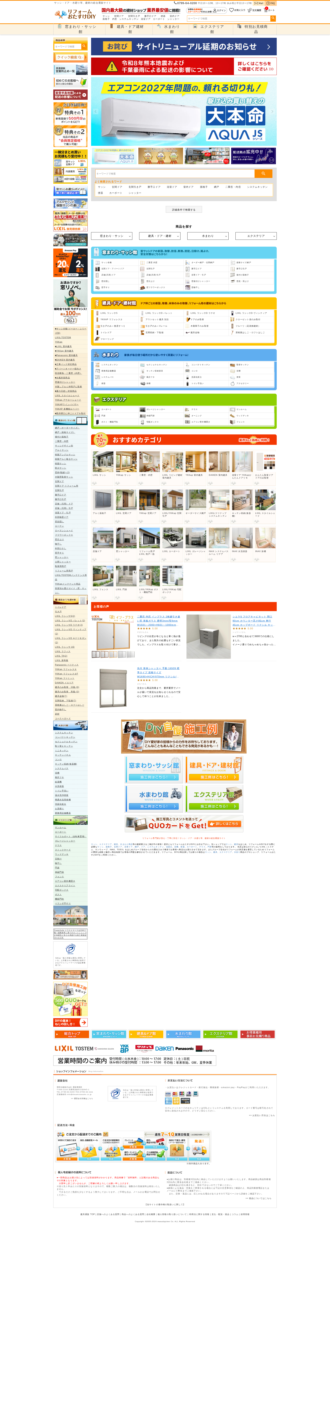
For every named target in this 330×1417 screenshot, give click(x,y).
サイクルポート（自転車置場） (70, 836)
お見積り (59, 808)
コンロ (58, 759)
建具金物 (195, 332)
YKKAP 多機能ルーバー (67, 409)
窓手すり (59, 553)
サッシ (106, 16)
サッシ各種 (106, 262)
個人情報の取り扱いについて (172, 1214)
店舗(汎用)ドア (108, 275)
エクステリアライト (65, 885)
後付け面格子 (62, 437)
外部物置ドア (62, 517)
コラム (235, 1214)
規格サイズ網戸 (243, 262)
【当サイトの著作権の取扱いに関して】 (165, 1204)
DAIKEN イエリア (64, 683)
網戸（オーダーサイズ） (67, 428)
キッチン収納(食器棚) (66, 764)
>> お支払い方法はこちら (262, 1115)
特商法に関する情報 (199, 1214)
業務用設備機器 (63, 813)
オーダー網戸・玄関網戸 (202, 262)
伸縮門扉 (59, 872)
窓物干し (195, 287)
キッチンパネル (63, 755)
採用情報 (245, 1214)
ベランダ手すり (63, 903)
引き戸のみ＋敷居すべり (113, 326)
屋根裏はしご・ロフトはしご (69, 705)
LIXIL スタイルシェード (67, 395)
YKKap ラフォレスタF (66, 674)
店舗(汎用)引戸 (153, 275)
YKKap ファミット (64, 678)
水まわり (208, 235)
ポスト (58, 894)
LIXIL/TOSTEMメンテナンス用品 (71, 577)
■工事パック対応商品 (66, 364)
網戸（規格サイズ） (65, 432)
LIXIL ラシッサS (109, 313)
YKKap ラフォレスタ (66, 669)
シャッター (173, 19)
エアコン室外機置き (65, 881)
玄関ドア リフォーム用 (66, 486)
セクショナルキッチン (66, 741)
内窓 (114, 19)
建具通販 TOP (87, 1214)
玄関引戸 (59, 490)
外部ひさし (60, 548)
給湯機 (58, 782)
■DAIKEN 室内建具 (65, 360)
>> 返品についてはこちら (259, 1198)
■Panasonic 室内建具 (66, 355)
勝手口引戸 (60, 499)
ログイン (206, 10)
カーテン (59, 526)
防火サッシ (60, 468)
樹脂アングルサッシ (65, 454)
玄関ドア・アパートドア (112, 269)
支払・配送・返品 (221, 1214)
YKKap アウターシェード (68, 400)
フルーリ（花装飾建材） (248, 326)
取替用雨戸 (60, 566)
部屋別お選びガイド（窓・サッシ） (70, 590)
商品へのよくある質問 (133, 1214)
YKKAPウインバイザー (67, 404)
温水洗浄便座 (62, 795)
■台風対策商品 (62, 377)
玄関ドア (119, 16)
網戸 (216, 186)
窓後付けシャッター (65, 382)
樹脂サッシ (60, 463)
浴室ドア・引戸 (63, 512)
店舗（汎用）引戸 (64, 508)
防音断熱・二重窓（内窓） (68, 373)
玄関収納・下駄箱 (155, 332)
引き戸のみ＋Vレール (156, 326)
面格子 (106, 19)
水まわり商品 (126, 844)
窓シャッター (62, 557)
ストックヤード (63, 850)
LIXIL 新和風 (61, 660)
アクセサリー (242, 383)
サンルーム (60, 827)
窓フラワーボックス (155, 287)
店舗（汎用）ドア (64, 504)
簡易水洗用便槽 (63, 800)
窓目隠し (59, 521)
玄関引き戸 (134, 16)
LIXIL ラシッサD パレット (159, 313)
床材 (57, 714)
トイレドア (60, 607)
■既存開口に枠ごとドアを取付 (70, 413)
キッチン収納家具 (154, 371)
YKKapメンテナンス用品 (67, 584)
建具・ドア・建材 (160, 235)
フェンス (59, 876)
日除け (58, 859)
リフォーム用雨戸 (64, 571)
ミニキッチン (62, 750)
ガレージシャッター (65, 841)
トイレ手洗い (62, 791)
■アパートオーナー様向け (68, 369)
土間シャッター (63, 562)
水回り (237, 852)
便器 (163, 16)
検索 (273, 18)
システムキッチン (129, 19)
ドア (143, 847)
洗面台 (169, 847)
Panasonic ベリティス (67, 665)
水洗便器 (59, 786)
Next (272, 111)
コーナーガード (63, 718)
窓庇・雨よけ (242, 281)
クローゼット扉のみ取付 (248, 319)
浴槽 (57, 773)
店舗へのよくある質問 (108, 1214)
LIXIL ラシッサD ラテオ (203, 313)
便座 (238, 377)
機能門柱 (59, 899)
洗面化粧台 (60, 804)
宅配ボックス (62, 890)
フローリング (107, 339)
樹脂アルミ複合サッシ (66, 459)
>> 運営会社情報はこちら (82, 1098)
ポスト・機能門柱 (109, 422)
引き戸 (58, 611)
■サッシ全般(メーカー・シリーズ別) (71, 331)
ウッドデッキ (62, 854)
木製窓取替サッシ (64, 477)
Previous (95, 111)
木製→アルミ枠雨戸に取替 (68, 386)
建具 (116, 844)
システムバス (62, 768)
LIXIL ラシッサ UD (65, 647)
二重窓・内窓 (62, 441)
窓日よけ (59, 539)
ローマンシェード (64, 530)
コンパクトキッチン (65, 737)
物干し (58, 544)
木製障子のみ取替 (200, 326)
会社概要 (150, 1214)
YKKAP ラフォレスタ (112, 319)
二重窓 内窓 (152, 262)
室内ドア (174, 16)
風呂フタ (59, 777)
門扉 (57, 868)
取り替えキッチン (64, 746)
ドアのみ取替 (197, 319)
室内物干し (60, 709)
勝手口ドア (150, 16)
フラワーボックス (64, 535)
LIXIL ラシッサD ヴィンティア (251, 313)
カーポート (159, 19)
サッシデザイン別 (64, 446)
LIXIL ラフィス (62, 651)
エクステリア (256, 235)
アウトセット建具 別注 (157, 319)
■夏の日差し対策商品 (66, 391)
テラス (58, 845)
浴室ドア (146, 19)
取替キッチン (242, 365)
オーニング (196, 416)
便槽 (148, 383)
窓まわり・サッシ (112, 235)
